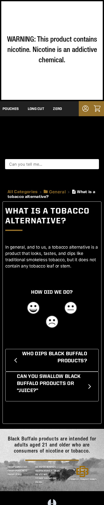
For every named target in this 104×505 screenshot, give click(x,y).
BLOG (38, 482)
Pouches (11, 109)
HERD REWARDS (45, 467)
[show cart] (97, 108)
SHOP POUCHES (17, 471)
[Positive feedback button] (33, 308)
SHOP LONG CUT (18, 467)
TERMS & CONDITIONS (82, 479)
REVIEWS (41, 474)
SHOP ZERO (15, 474)
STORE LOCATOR (45, 478)
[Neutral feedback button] (71, 308)
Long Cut (36, 109)
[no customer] (85, 108)
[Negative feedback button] (52, 322)
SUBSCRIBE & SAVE (47, 471)
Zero (57, 109)
